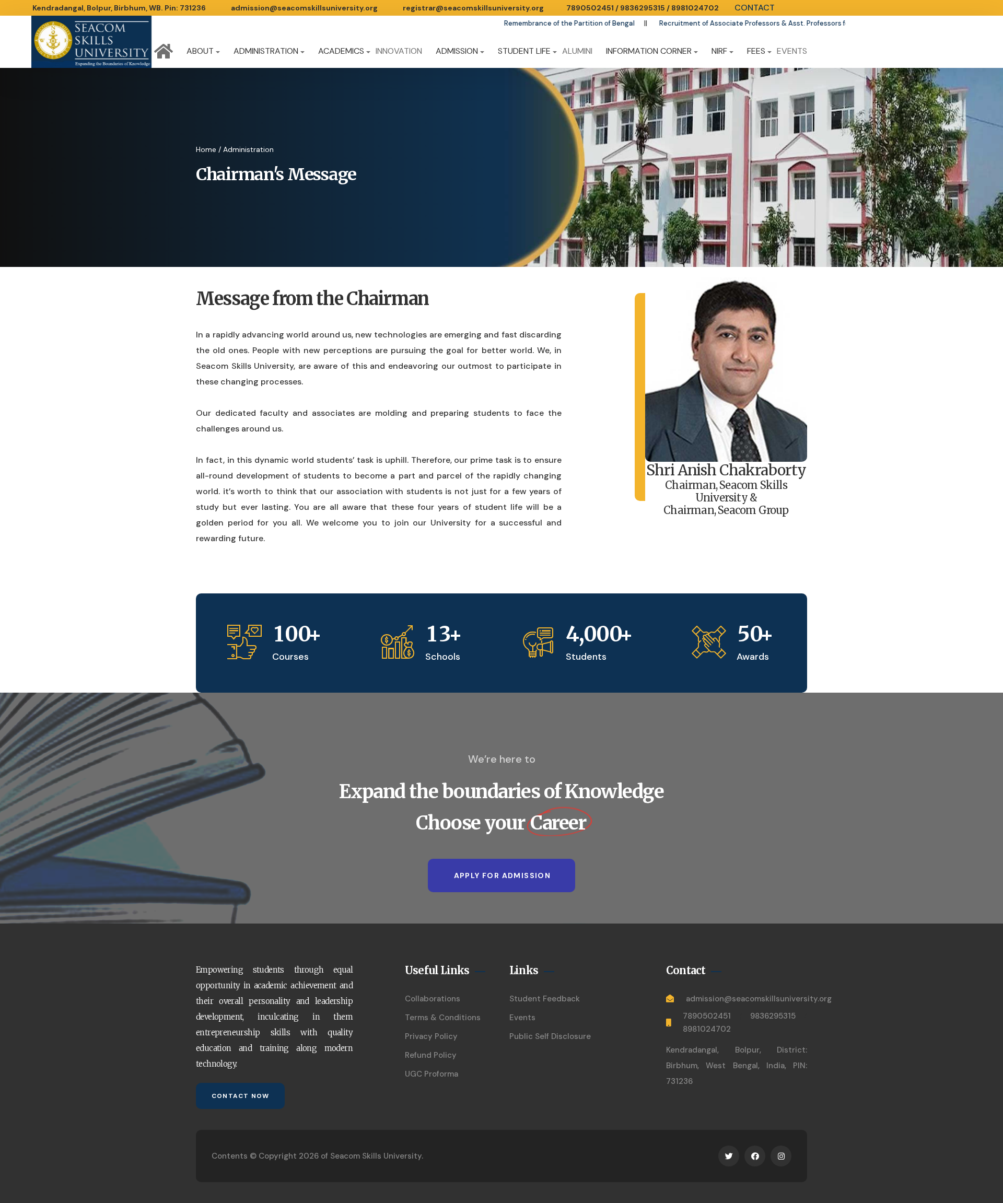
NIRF (719, 50)
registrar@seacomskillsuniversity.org (473, 8)
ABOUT (200, 50)
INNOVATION (399, 50)
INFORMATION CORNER (649, 50)
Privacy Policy (431, 1036)
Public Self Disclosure (550, 1036)
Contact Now (240, 1096)
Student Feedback (544, 999)
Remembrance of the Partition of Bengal (511, 23)
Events (522, 1017)
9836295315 (642, 8)
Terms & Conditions (443, 1017)
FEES (756, 50)
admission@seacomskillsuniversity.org (304, 8)
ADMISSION (457, 50)
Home (206, 149)
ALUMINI (577, 50)
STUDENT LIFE (524, 50)
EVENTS (792, 50)
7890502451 (590, 8)
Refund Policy (431, 1055)
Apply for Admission (502, 875)
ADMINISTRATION (266, 50)
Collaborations (432, 999)
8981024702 (695, 8)
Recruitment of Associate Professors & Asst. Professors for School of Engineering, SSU (741, 23)
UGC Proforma (431, 1074)
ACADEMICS (341, 50)
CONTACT (754, 7)
